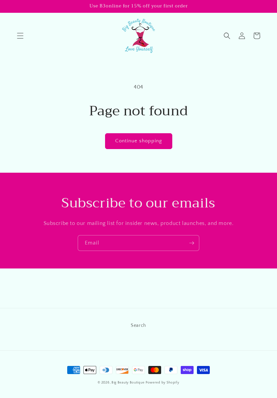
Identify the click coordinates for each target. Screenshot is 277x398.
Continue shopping (138, 141)
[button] (20, 35)
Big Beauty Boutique (127, 383)
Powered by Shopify (162, 383)
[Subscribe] (191, 243)
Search (138, 325)
